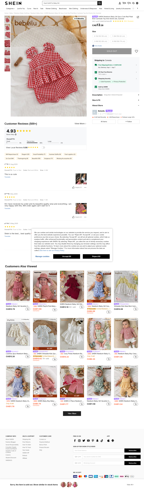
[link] (124, 3)
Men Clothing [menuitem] (73, 8)
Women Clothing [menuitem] (51, 8)
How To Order (26, 445)
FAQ (40, 450)
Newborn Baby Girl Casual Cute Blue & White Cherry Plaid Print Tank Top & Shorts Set (99, 306)
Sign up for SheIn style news (84, 446)
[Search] (99, 3)
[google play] (112, 441)
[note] (45, 300)
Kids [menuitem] (100, 8)
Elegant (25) (25, 154)
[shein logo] (13, 3)
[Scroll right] (137, 8)
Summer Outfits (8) (55, 154)
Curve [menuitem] (29, 8)
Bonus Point (43, 445)
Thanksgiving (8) (23, 158)
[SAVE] (136, 51)
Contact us (42, 439)
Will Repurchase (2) (12, 154)
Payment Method (44, 442)
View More (72, 413)
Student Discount (11, 457)
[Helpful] (73, 187)
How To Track (26, 447)
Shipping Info (26, 439)
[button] (133, 3)
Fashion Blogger (11, 442)
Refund (24, 455)
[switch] (43, 147)
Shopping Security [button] (104, 78)
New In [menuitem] (35, 8)
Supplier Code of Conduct (11, 451)
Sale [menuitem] (41, 8)
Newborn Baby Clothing (21, 13)
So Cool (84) (10, 158)
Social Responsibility (12, 445)
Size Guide (25, 450)
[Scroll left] (135, 8)
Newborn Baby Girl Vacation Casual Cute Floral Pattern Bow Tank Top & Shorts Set (99, 401)
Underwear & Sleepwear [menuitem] (88, 8)
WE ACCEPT (77, 472)
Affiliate (24, 458)
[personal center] (119, 3)
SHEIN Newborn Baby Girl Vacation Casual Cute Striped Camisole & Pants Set (18, 401)
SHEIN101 (9, 460)
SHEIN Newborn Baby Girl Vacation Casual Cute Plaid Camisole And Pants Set (126, 401)
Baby (11, 13)
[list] (89, 440)
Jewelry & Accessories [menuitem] (123, 8)
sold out (112, 51)
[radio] (100, 36)
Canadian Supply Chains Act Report (11, 448)
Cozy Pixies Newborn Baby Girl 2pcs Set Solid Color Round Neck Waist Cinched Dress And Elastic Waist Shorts (72, 354)
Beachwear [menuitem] (63, 8)
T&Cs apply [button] (102, 74)
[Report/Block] (85, 187)
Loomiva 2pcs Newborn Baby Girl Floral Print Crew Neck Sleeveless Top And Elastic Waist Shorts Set (18, 354)
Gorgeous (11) (48, 158)
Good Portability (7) (39, 154)
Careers (8, 455)
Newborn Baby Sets (36, 13)
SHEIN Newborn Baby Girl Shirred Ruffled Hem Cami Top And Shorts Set (72, 304)
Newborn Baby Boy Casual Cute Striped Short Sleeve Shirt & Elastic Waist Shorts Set (126, 354)
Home (6, 13)
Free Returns (26, 442)
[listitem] (18, 292)
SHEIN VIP (25, 453)
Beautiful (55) (36, 158)
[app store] (108, 441)
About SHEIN (10, 439)
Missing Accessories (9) (64, 158)
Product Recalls (44, 447)
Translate (7, 177)
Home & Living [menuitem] (109, 8)
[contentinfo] (107, 476)
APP (108, 436)
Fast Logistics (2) (70, 154)
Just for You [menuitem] (21, 8)
